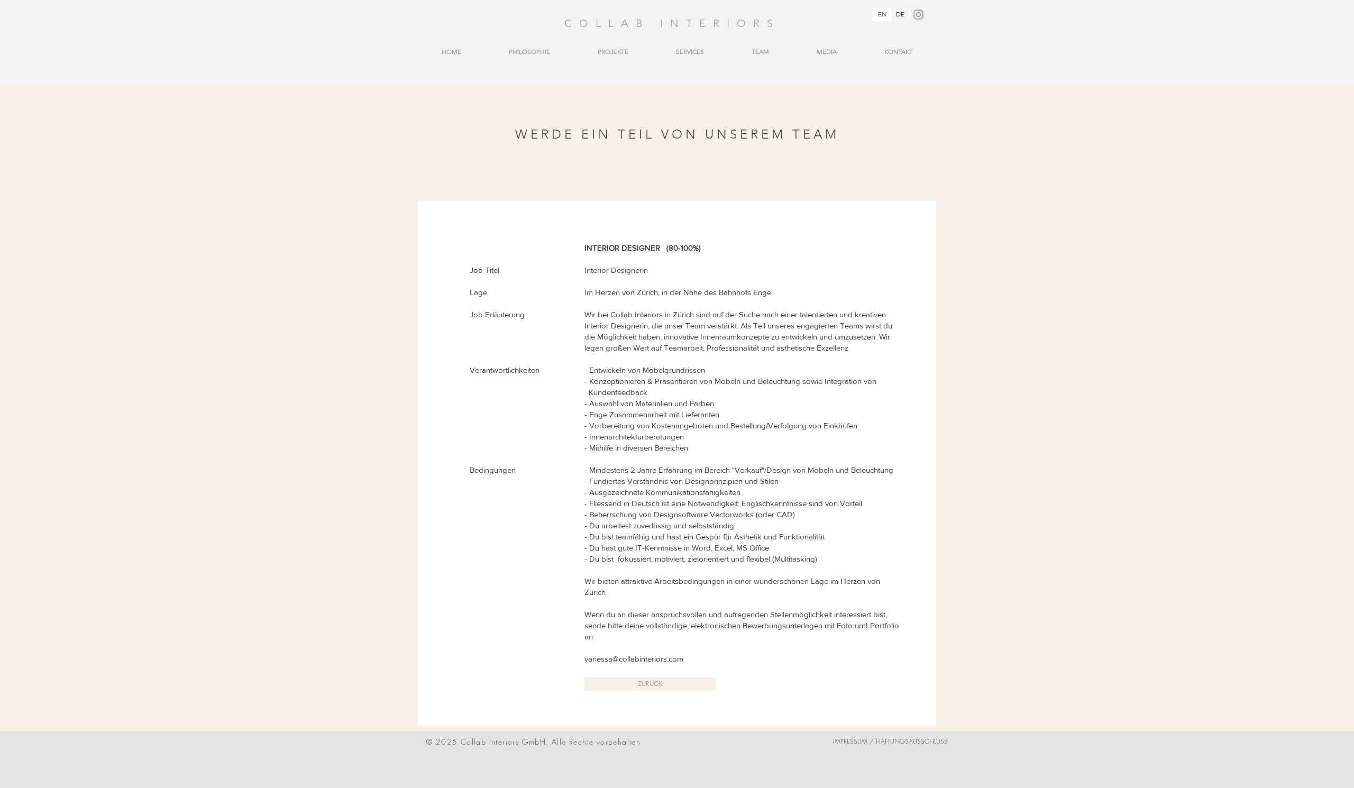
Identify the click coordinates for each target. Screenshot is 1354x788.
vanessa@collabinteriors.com (633, 658)
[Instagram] (918, 14)
